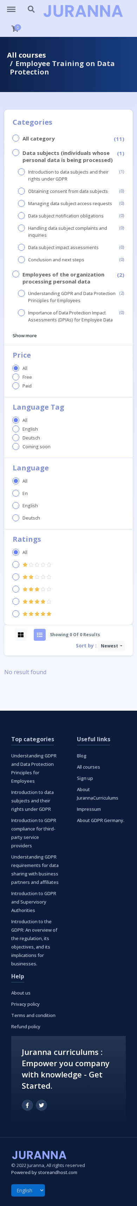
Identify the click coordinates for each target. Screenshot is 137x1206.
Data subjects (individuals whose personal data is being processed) (67, 156)
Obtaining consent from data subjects (68, 191)
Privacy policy (25, 1004)
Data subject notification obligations (66, 216)
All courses (26, 55)
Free (27, 377)
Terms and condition (33, 1015)
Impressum (89, 809)
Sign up (85, 778)
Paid (27, 386)
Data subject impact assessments (63, 247)
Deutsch (31, 438)
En (25, 493)
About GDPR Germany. (100, 820)
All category (38, 138)
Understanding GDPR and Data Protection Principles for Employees (72, 297)
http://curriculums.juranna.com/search (31, 6)
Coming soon (36, 447)
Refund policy (25, 1026)
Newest (110, 646)
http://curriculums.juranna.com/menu (14, 6)
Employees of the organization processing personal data (63, 278)
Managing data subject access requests (70, 204)
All (24, 368)
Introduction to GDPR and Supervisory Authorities (33, 901)
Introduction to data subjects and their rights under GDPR (68, 175)
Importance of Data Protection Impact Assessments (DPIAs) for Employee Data (70, 316)
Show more (25, 335)
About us (21, 993)
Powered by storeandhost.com (44, 1172)
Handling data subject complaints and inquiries (67, 231)
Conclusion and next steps (56, 260)
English (30, 429)
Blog (81, 755)
